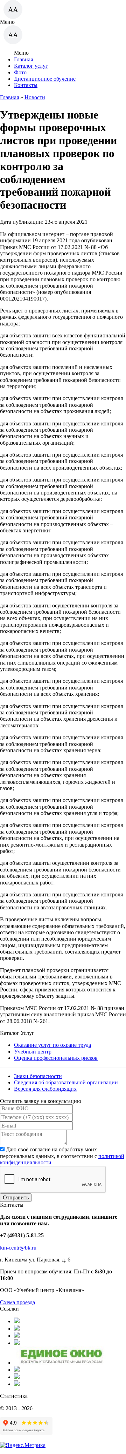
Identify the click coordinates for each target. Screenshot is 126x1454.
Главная (23, 59)
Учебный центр (32, 1052)
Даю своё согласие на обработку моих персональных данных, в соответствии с (62, 1155)
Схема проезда (17, 1302)
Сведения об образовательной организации (66, 1082)
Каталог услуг (31, 66)
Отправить (16, 1197)
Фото (20, 72)
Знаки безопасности (38, 1076)
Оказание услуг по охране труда (52, 1045)
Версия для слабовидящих (45, 1089)
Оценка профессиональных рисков (56, 1058)
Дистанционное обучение (45, 79)
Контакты (25, 85)
